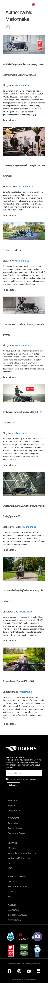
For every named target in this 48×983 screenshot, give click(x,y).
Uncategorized (10, 611)
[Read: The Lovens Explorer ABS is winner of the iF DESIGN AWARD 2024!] (24, 393)
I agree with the (22, 779)
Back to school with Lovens (13, 250)
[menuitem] (33, 4)
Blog (5, 85)
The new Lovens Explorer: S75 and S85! (18, 681)
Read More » (9, 120)
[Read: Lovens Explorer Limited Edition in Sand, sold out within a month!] (24, 305)
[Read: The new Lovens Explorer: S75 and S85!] (24, 659)
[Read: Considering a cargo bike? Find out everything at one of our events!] (24, 141)
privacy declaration (28, 779)
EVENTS (7, 186)
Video (19, 526)
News (11, 85)
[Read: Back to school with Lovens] (24, 231)
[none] (33, 4)
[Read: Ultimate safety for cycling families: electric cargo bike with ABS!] (24, 568)
